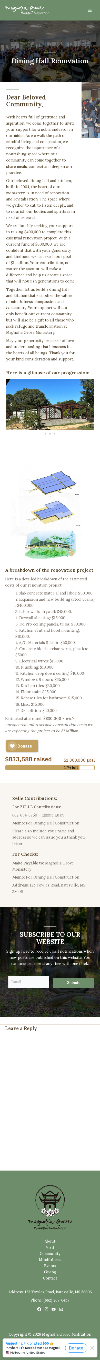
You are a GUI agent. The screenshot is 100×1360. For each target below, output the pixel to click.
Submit (73, 982)
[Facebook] (39, 1309)
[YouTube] (54, 1309)
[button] (11, 404)
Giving (50, 1272)
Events (50, 1265)
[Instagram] (46, 1309)
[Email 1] (61, 1309)
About (50, 1241)
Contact (50, 1278)
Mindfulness (50, 1259)
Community (50, 1253)
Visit (50, 1247)
